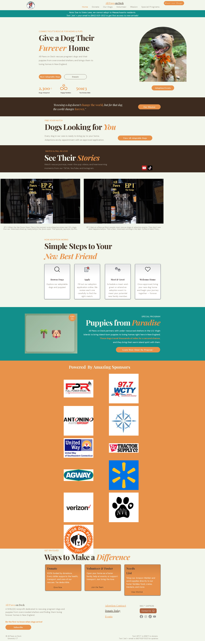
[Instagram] (145, 616)
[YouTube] (144, 168)
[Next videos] (201, 200)
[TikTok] (150, 168)
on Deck (20, 605)
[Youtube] (154, 616)
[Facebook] (141, 616)
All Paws (10, 605)
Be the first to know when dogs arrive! (23, 622)
